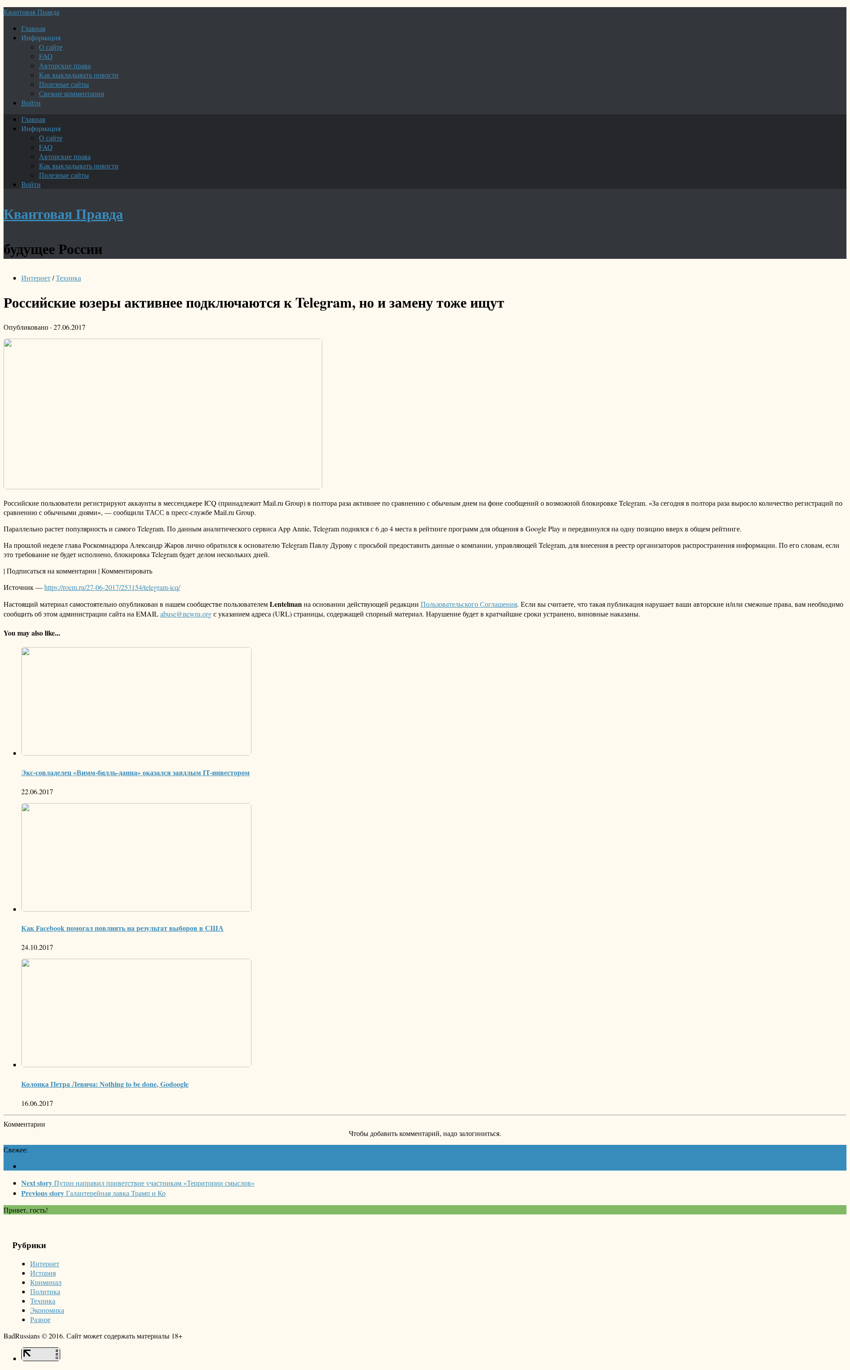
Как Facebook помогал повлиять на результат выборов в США (122, 928)
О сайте (50, 46)
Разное (40, 1319)
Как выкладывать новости (79, 74)
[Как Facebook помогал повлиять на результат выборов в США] (136, 908)
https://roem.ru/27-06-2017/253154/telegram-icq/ (112, 587)
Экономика (47, 1310)
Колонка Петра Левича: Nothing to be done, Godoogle (105, 1084)
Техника (68, 277)
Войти (31, 102)
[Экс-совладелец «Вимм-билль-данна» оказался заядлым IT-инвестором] (136, 752)
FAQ (46, 56)
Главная (33, 28)
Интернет (35, 277)
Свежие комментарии (71, 93)
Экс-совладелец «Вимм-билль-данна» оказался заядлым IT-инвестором (135, 772)
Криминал (46, 1282)
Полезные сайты (64, 84)
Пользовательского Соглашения (469, 604)
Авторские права (65, 65)
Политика (45, 1291)
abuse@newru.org (186, 613)
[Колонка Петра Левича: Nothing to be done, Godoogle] (136, 1064)
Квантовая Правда (31, 11)
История (43, 1272)
